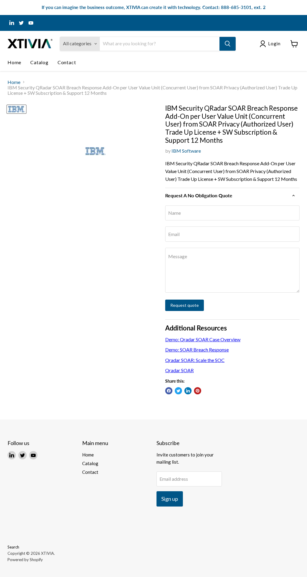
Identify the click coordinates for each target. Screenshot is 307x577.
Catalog (39, 62)
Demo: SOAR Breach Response (197, 349)
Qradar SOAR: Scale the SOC (195, 360)
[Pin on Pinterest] (197, 390)
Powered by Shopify (25, 559)
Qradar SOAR (179, 370)
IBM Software (186, 151)
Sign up (169, 498)
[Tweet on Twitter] (178, 390)
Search (13, 547)
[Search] (227, 44)
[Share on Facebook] (168, 390)
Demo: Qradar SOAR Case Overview (202, 339)
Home (14, 62)
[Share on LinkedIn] (188, 390)
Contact (67, 62)
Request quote (184, 305)
